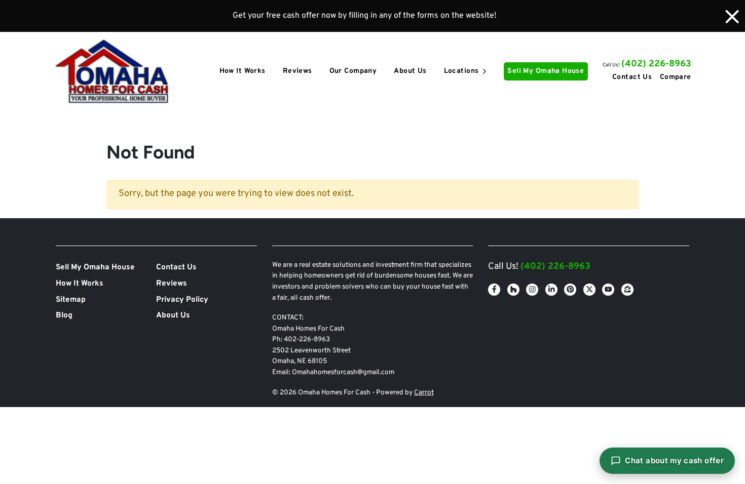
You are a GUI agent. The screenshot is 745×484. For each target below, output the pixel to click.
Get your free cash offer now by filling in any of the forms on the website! (364, 16)
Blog (64, 315)
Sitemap (71, 300)
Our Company (353, 71)
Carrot (424, 392)
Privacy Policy (182, 300)
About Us (410, 71)
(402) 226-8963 (656, 64)
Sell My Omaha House (545, 71)
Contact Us (632, 77)
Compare (675, 77)
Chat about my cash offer (674, 460)
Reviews (297, 71)
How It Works (242, 71)
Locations (461, 71)
